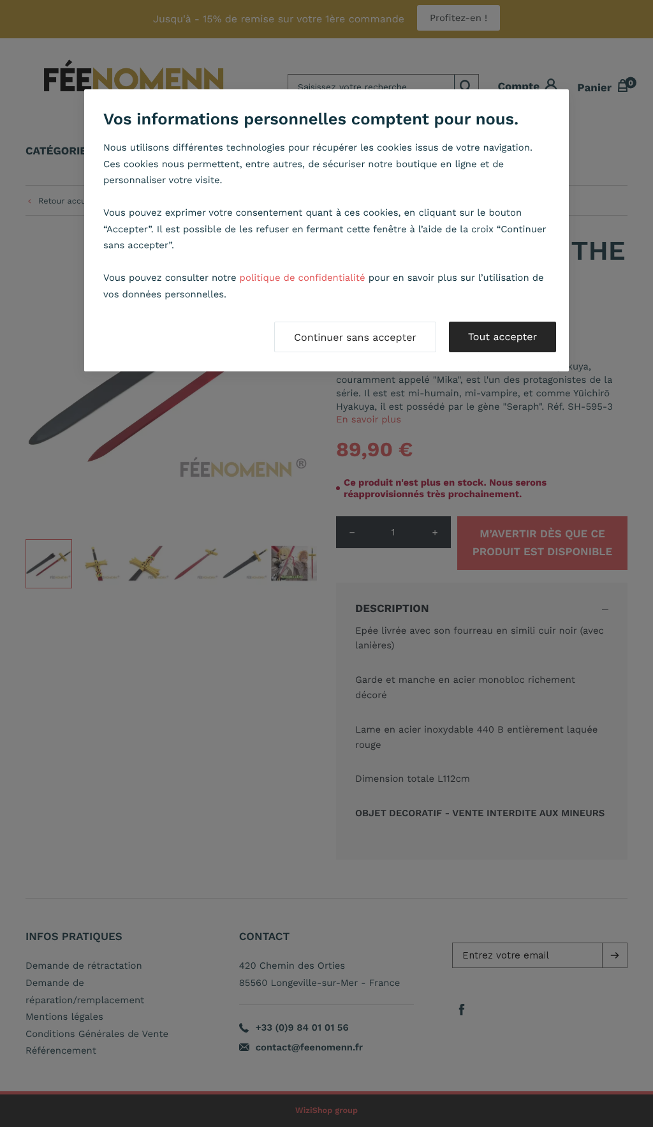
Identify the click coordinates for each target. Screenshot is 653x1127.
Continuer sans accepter (355, 337)
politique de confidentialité (302, 277)
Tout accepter (502, 337)
